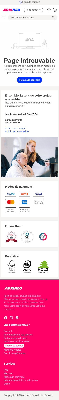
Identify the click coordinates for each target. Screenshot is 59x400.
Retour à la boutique (29, 80)
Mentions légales (12, 349)
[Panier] (55, 10)
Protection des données (16, 338)
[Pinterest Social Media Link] (17, 317)
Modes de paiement (14, 377)
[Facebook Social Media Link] (6, 317)
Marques (8, 373)
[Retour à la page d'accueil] (11, 10)
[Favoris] (49, 10)
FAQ (6, 370)
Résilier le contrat (14, 345)
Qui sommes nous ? (17, 324)
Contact (8, 331)
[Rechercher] (53, 17)
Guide (7, 383)
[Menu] (4, 17)
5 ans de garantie (31, 2)
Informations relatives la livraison (21, 380)
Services (9, 363)
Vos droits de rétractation (17, 341)
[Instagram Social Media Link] (11, 317)
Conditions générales (14, 353)
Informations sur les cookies (18, 334)
